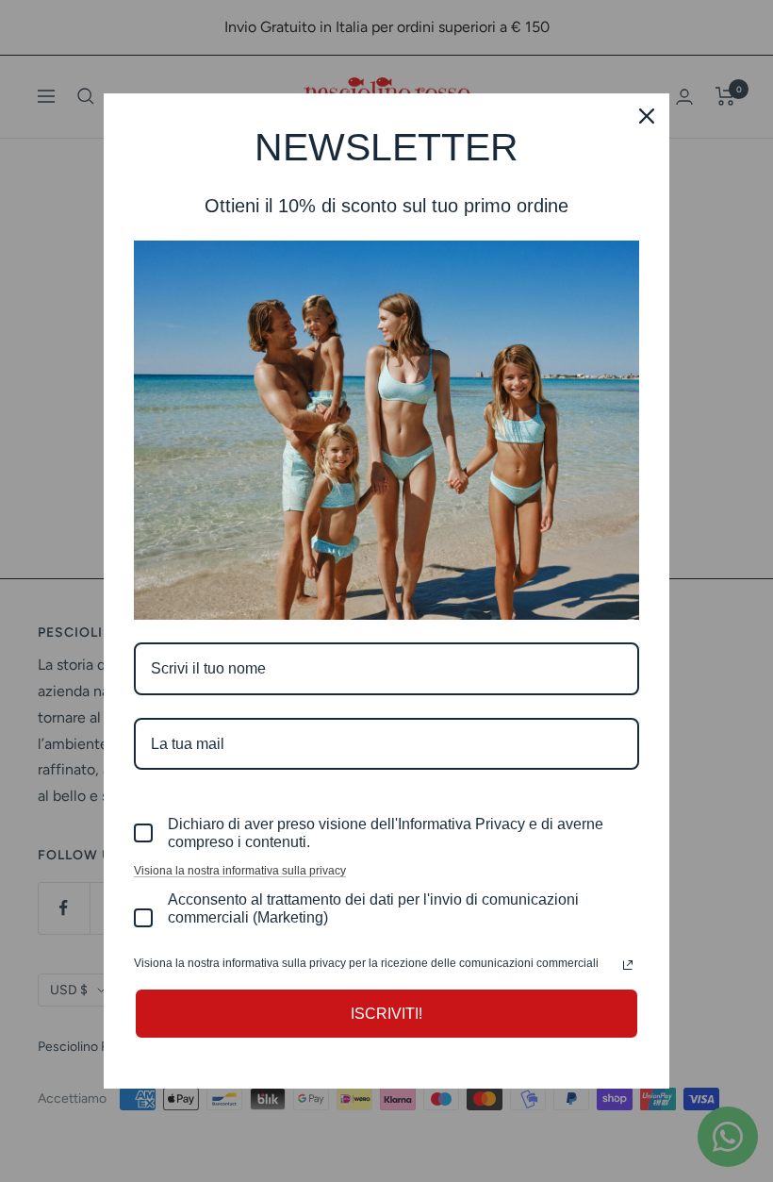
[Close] (646, 116)
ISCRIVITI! (386, 1014)
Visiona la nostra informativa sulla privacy (240, 870)
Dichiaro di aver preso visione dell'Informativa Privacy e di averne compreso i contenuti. (385, 833)
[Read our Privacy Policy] (628, 965)
